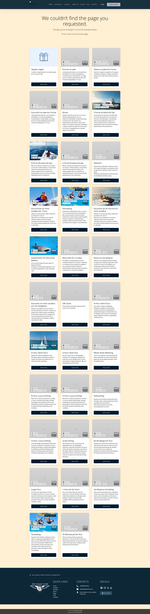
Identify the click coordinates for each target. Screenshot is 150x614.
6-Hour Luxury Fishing (72, 396)
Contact (94, 4)
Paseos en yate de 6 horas (105, 69)
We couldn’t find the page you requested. (46, 575)
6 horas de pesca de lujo (73, 163)
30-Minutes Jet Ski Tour (72, 534)
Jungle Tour (36, 489)
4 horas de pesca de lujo (104, 112)
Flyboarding (99, 396)
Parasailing (67, 208)
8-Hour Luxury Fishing (41, 396)
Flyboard (97, 163)
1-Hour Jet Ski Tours (71, 489)
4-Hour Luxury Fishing (41, 440)
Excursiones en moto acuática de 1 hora (40, 209)
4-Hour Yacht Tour (70, 352)
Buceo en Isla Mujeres (103, 258)
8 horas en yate (69, 69)
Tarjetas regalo (37, 69)
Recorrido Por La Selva (72, 258)
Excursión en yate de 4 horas (43, 112)
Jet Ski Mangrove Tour (103, 440)
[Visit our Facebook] (101, 588)
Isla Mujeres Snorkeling (104, 489)
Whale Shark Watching (103, 352)
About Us (75, 4)
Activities (55, 587)
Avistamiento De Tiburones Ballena (43, 259)
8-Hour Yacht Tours (102, 303)
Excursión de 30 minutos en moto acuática (106, 209)
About (54, 591)
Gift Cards (66, 303)
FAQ (88, 4)
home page (83, 34)
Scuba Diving (68, 440)
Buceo (65, 112)
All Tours (55, 589)
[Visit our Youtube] (111, 588)
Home (50, 4)
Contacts (55, 597)
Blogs (83, 4)
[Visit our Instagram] (108, 588)
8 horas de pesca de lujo (41, 163)
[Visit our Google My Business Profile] (105, 588)
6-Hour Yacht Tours (39, 352)
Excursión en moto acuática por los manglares (43, 304)
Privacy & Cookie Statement (75, 612)
